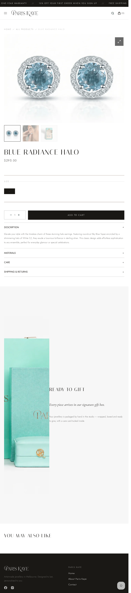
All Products (25, 29)
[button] (112, 13)
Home (7, 29)
